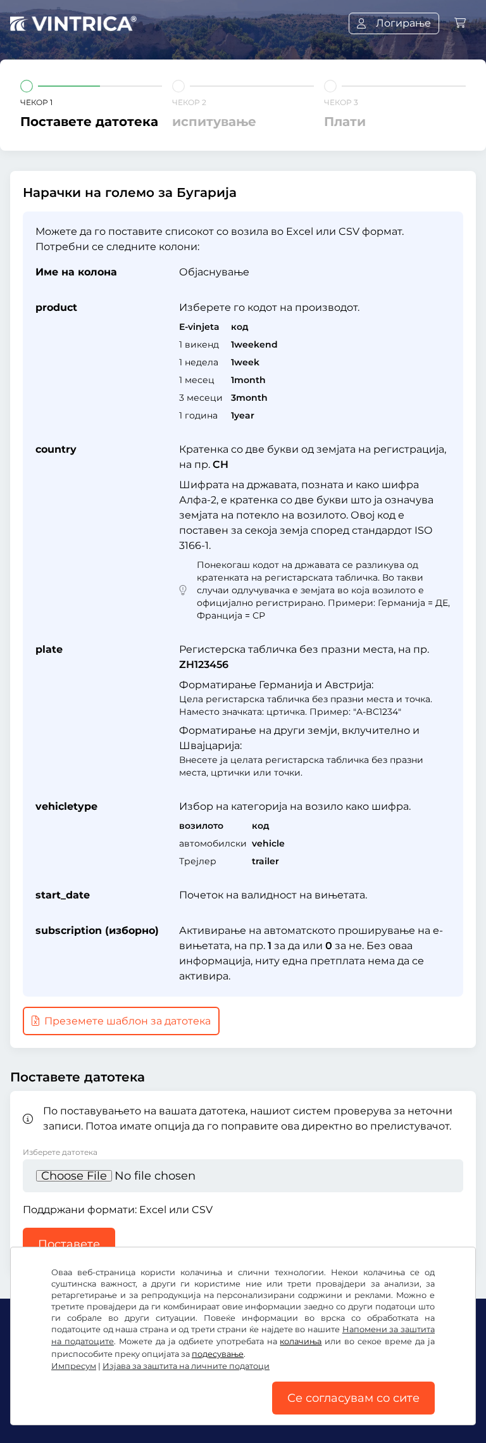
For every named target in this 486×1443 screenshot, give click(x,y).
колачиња (300, 1341)
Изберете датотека (60, 1152)
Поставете (69, 1244)
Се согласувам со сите (353, 1398)
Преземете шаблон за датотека (126, 1021)
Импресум (73, 1366)
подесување (218, 1354)
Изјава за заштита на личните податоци (186, 1366)
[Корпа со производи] (460, 23)
